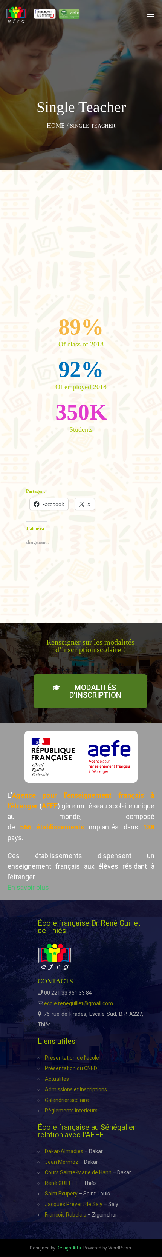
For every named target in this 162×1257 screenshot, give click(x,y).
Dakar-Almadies (64, 1151)
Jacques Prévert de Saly (73, 1204)
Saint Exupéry (61, 1194)
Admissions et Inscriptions (76, 1089)
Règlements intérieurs (71, 1111)
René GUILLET (61, 1183)
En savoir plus (28, 887)
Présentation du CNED (71, 1068)
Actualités (57, 1079)
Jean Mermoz (61, 1162)
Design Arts (69, 1248)
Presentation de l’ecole (72, 1058)
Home (56, 125)
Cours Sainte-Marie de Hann (78, 1172)
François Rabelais (65, 1215)
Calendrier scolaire (67, 1100)
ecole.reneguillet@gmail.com (78, 1003)
